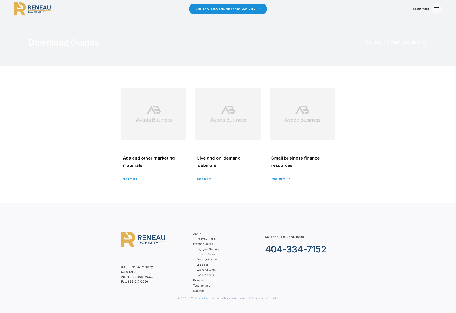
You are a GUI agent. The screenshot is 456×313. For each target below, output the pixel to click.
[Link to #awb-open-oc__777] (437, 9)
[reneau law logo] (32, 4)
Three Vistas (271, 298)
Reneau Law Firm (205, 298)
